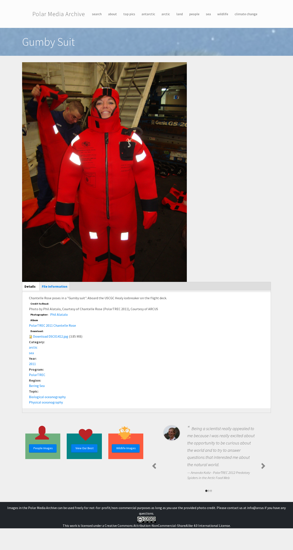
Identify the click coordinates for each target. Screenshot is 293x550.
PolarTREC (37, 375)
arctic (166, 14)
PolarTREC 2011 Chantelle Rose (52, 325)
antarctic (148, 14)
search (97, 14)
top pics (129, 14)
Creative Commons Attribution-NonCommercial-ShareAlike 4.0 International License (167, 525)
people (194, 14)
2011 (32, 364)
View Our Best (85, 448)
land (179, 14)
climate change (246, 14)
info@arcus (255, 508)
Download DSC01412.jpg (50, 336)
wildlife (222, 14)
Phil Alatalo (59, 314)
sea (208, 14)
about (112, 14)
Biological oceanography (47, 397)
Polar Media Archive (58, 14)
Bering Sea (37, 386)
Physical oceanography (46, 402)
